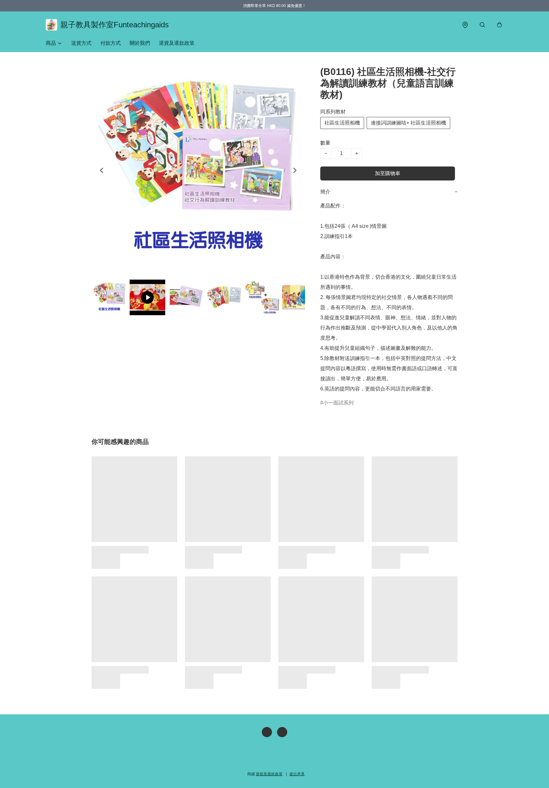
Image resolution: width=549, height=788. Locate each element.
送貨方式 (81, 43)
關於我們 (140, 43)
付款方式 (110, 43)
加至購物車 (387, 173)
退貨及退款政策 (176, 43)
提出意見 (297, 774)
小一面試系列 (338, 402)
